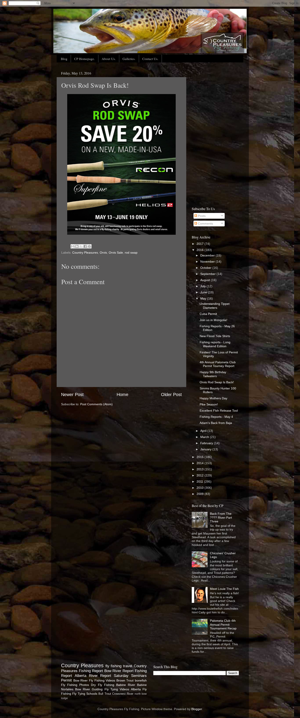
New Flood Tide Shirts (215, 336)
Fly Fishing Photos (75, 685)
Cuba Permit (208, 314)
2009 (200, 494)
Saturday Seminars (130, 675)
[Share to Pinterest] (89, 246)
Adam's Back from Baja (216, 423)
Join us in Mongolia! (213, 320)
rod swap (131, 252)
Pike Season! (209, 404)
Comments (205, 223)
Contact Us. (150, 58)
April (203, 431)
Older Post (171, 394)
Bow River (80, 680)
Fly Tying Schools (84, 693)
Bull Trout (104, 693)
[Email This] (72, 246)
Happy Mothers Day (213, 398)
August (205, 280)
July (203, 286)
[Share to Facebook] (85, 246)
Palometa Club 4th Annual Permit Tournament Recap (223, 624)
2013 (200, 469)
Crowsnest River (122, 693)
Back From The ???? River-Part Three (221, 517)
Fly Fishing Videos (102, 680)
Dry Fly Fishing (102, 685)
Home (122, 394)
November (208, 261)
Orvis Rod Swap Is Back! (217, 382)
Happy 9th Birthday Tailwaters (213, 374)
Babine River (125, 685)
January (206, 449)
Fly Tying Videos (117, 689)
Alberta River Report (93, 675)
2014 (200, 463)
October (206, 267)
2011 (200, 481)
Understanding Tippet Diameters (215, 305)
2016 (200, 250)
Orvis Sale (116, 252)
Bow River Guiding (89, 689)
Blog (64, 58)
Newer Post (72, 394)
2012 (200, 475)
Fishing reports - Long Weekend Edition (215, 344)
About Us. (109, 58)
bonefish (141, 680)
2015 (200, 457)
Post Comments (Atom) (96, 404)
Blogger (196, 709)
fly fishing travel (118, 666)
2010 (200, 487)
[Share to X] (81, 246)
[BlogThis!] (77, 246)
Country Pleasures (85, 252)
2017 (200, 243)
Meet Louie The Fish (224, 589)
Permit (66, 680)
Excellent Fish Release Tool (219, 410)
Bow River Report (119, 671)
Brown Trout (125, 680)
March (205, 437)
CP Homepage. (84, 58)
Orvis (103, 252)
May (203, 298)
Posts (201, 216)
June (204, 292)
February (207, 443)
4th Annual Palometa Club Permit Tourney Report (218, 364)
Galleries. (129, 58)
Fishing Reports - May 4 (216, 416)
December (208, 255)
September (208, 274)
